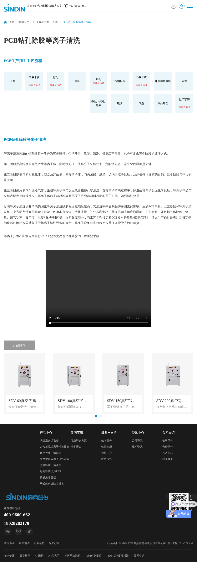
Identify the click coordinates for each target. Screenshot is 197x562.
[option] (24, 383)
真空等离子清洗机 (50, 452)
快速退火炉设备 (49, 440)
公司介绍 (168, 432)
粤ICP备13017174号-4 (180, 543)
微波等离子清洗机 (50, 465)
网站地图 (24, 543)
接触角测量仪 (48, 477)
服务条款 (39, 543)
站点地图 (53, 555)
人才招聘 (167, 452)
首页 (12, 22)
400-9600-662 (17, 514)
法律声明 (9, 543)
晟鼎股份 (25, 555)
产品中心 (46, 432)
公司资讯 (137, 440)
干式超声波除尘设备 (52, 483)
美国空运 (139, 555)
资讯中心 (138, 432)
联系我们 (167, 459)
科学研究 (76, 446)
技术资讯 (137, 446)
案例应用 (23, 22)
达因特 (39, 555)
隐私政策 (54, 543)
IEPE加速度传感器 (118, 555)
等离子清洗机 (72, 555)
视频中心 (106, 452)
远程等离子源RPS (50, 471)
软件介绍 (106, 446)
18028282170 (16, 523)
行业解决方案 (41, 22)
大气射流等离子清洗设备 (54, 446)
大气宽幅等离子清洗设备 (54, 459)
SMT (56, 22)
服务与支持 (109, 432)
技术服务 (106, 440)
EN (173, 5)
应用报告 (106, 459)
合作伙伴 (167, 446)
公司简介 (167, 440)
